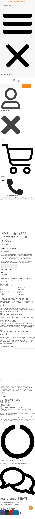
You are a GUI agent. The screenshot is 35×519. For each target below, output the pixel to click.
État (2, 251)
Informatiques (10, 198)
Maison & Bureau (12, 278)
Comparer (4, 274)
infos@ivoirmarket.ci (5, 405)
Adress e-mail (3, 394)
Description (6, 281)
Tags (13, 281)
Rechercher (27, 86)
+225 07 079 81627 (5, 404)
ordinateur (29, 278)
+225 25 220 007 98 (5, 403)
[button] (17, 40)
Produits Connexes (8, 346)
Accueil (3, 198)
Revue (10, 243)
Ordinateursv (18, 198)
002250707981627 (12, 196)
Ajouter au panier (6, 269)
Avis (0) (20, 281)
